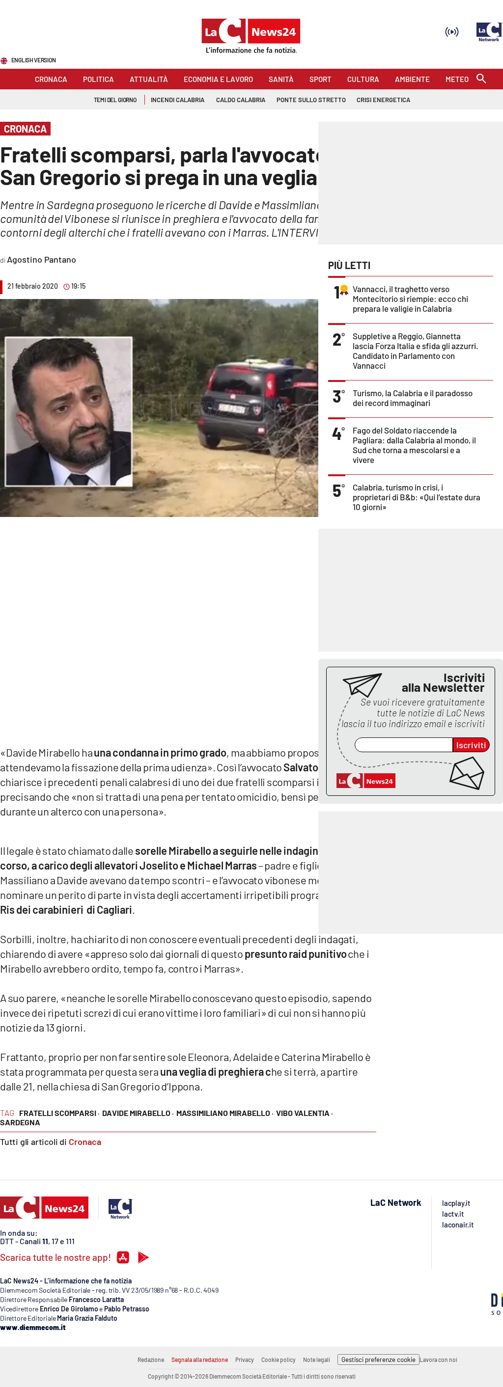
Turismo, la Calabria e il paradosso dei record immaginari (413, 398)
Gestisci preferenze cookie (378, 1359)
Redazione (151, 1359)
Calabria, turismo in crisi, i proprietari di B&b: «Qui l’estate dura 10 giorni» (416, 497)
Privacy (244, 1359)
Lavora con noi (438, 1359)
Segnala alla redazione (199, 1359)
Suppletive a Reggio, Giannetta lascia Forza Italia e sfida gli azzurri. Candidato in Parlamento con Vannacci (415, 350)
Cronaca (85, 1141)
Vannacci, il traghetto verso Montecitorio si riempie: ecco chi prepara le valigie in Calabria (410, 298)
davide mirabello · (138, 1112)
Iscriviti (471, 744)
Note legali (316, 1359)
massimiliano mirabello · (225, 1112)
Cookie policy (278, 1359)
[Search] (481, 79)
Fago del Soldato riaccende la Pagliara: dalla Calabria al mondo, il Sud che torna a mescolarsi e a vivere (414, 444)
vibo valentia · (304, 1112)
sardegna (20, 1122)
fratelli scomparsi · (59, 1112)
